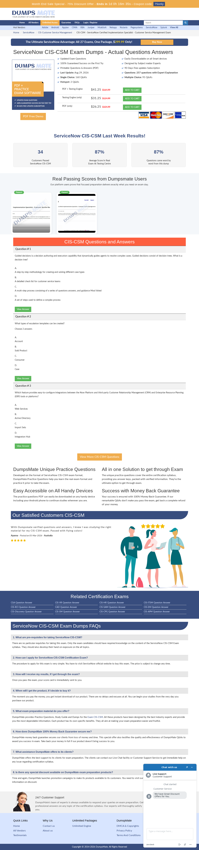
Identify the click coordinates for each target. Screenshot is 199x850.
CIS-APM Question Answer (157, 612)
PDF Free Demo (33, 116)
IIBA (82, 27)
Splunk (163, 27)
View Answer (23, 309)
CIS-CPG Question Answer (112, 612)
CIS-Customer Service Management (55, 33)
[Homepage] (9, 22)
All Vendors (33, 23)
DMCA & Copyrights (128, 826)
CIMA (74, 27)
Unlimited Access (50, 23)
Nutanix (123, 27)
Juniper (91, 27)
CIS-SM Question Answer (67, 612)
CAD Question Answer (66, 607)
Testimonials (20, 835)
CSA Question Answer (21, 603)
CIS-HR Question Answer (112, 603)
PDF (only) (67, 106)
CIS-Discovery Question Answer (26, 612)
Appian (65, 27)
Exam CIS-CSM (95, 717)
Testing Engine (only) (72, 98)
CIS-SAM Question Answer (112, 607)
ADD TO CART (132, 90)
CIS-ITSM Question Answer (157, 603)
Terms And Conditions (129, 835)
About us (48, 830)
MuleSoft (102, 27)
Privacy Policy (124, 830)
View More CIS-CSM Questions (99, 457)
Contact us (49, 826)
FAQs (77, 23)
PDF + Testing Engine (72, 89)
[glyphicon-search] (185, 22)
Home (22, 23)
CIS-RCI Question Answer (23, 607)
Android (55, 27)
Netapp (113, 27)
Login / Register (90, 23)
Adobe (45, 27)
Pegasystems (137, 27)
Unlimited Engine (81, 826)
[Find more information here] (170, 805)
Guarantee (66, 23)
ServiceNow (151, 27)
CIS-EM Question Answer (156, 607)
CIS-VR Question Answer (67, 603)
